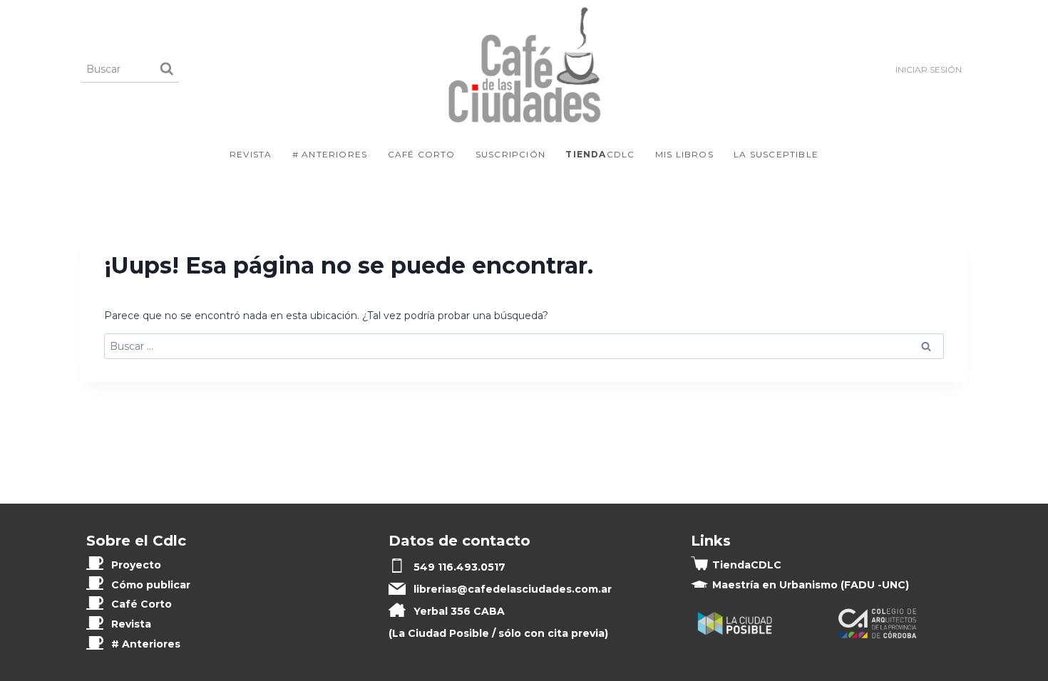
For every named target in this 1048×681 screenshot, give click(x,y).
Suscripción (510, 154)
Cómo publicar (150, 584)
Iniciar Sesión (928, 69)
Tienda (746, 564)
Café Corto (422, 154)
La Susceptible (776, 154)
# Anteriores (329, 154)
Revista (251, 154)
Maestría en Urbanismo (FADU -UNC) (810, 584)
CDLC (600, 154)
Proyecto (136, 564)
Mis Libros (684, 154)
